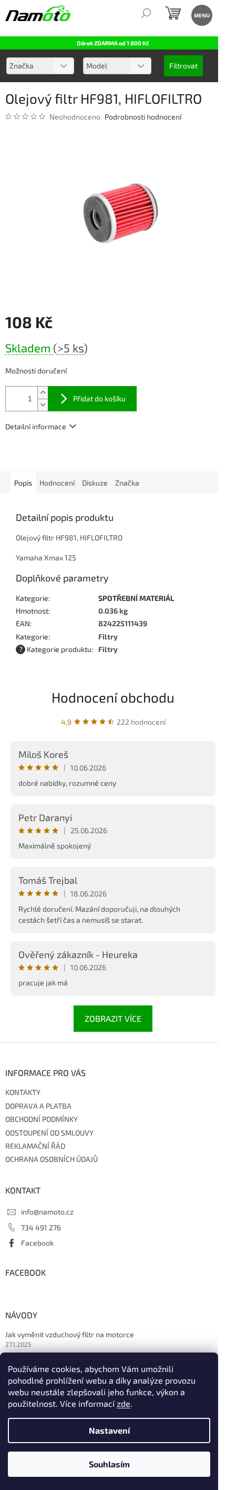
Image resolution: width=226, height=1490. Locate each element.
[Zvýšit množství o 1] (42, 393)
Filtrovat (183, 65)
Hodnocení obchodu (113, 697)
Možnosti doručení (36, 370)
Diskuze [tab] (95, 482)
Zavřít (61, 456)
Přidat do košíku (99, 398)
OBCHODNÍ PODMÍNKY (41, 1118)
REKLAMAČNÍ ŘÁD (35, 1145)
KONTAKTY (22, 1092)
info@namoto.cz (47, 1211)
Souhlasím (109, 1464)
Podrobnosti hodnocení (143, 116)
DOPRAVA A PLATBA (38, 1105)
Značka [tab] (127, 482)
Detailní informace (35, 426)
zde (123, 1403)
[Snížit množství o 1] (42, 405)
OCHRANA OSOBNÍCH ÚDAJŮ (51, 1158)
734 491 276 (41, 1227)
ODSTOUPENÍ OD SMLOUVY (49, 1132)
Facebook (37, 1242)
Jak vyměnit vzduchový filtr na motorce (69, 1334)
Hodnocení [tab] (57, 482)
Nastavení (109, 1430)
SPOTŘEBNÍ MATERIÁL (136, 598)
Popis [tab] (23, 482)
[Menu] (201, 14)
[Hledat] (146, 14)
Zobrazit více (113, 1018)
